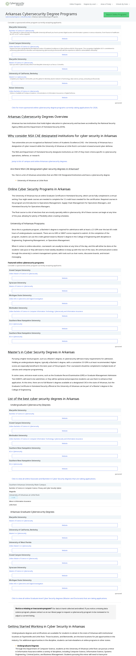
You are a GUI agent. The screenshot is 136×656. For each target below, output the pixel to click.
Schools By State (122, 4)
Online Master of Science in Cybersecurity (23, 274)
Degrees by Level (90, 4)
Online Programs (75, 4)
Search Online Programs (116, 14)
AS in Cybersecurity (15, 324)
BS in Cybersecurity (15, 337)
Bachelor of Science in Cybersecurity (21, 31)
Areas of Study (106, 4)
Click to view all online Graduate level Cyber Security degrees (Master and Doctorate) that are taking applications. (59, 598)
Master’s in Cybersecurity (17, 77)
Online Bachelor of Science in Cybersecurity (24, 47)
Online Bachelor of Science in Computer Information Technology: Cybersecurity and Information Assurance (46, 311)
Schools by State (26, 17)
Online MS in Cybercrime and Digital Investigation (26, 299)
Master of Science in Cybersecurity (21, 63)
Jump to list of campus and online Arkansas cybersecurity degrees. (39, 161)
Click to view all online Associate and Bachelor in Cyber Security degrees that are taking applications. (54, 479)
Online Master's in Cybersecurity (20, 546)
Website (64, 39)
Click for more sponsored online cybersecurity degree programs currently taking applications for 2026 (54, 107)
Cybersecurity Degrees (13, 17)
